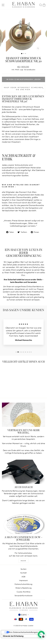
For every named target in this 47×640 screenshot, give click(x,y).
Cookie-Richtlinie (23, 592)
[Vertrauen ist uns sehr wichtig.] (23, 415)
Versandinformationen (23, 595)
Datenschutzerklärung (23, 584)
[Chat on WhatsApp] (41, 634)
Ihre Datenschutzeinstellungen (23, 632)
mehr (23, 561)
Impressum (23, 580)
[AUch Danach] (23, 472)
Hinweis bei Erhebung (13, 636)
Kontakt (23, 573)
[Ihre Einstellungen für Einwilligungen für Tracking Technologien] (43, 636)
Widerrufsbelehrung (23, 588)
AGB (23, 577)
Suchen (23, 569)
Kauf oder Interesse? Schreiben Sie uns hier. (23, 89)
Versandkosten (29, 70)
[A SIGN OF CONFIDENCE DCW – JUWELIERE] (23, 522)
